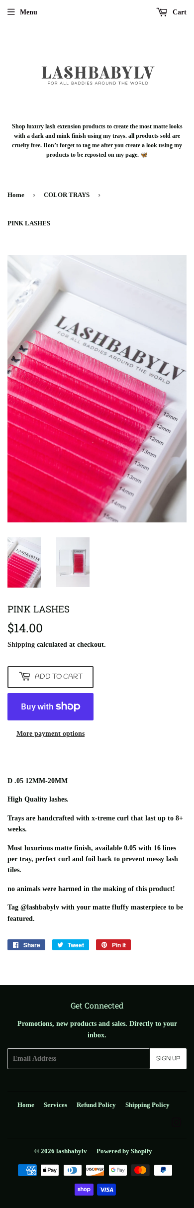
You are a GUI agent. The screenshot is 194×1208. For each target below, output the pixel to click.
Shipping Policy (147, 1104)
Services (55, 1104)
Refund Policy (96, 1104)
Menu (28, 12)
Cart (179, 12)
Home (15, 195)
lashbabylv (71, 1151)
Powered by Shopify (124, 1151)
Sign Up (168, 1059)
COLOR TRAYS (67, 195)
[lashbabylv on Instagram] (177, 1124)
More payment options (50, 733)
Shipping (21, 644)
